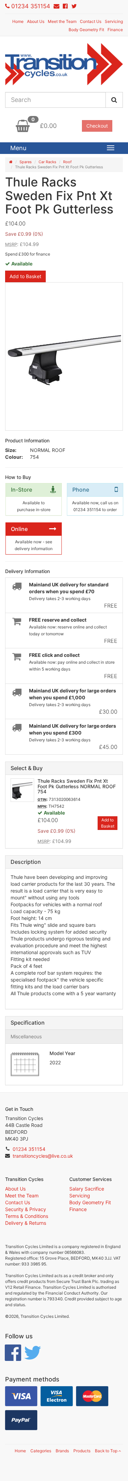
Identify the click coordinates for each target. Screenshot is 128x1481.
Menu (18, 148)
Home (18, 21)
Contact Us (90, 21)
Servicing (114, 21)
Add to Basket (25, 276)
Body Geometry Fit (86, 29)
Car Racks (47, 161)
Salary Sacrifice (86, 1189)
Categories (40, 1450)
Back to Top (106, 1450)
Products (81, 1450)
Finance (115, 29)
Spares (25, 161)
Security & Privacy (25, 1209)
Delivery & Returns (25, 1223)
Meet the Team (62, 21)
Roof (67, 161)
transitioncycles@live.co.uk (43, 1156)
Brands (62, 1450)
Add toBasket (107, 823)
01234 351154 (30, 6)
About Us (35, 21)
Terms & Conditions (26, 1216)
